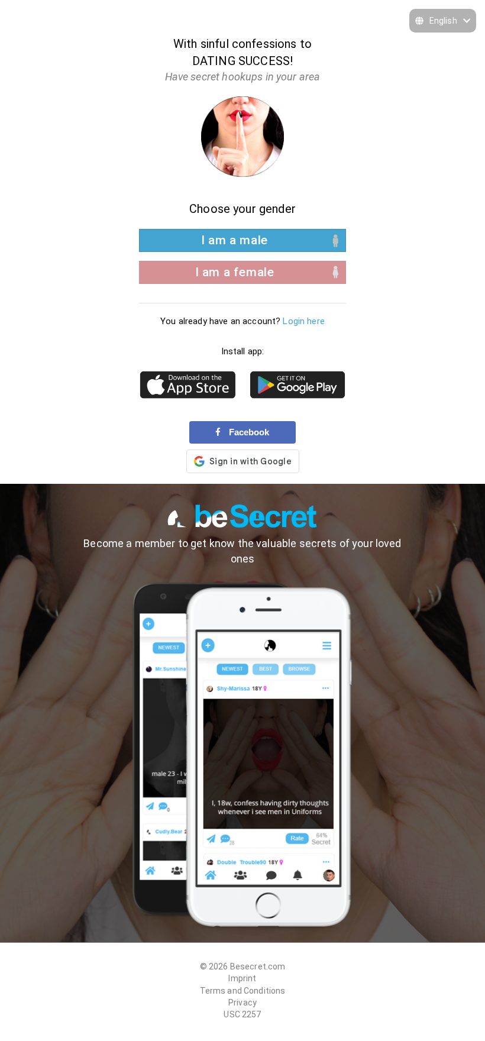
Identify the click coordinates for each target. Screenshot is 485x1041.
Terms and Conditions (243, 990)
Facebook (248, 432)
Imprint (242, 978)
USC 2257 (242, 1014)
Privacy (242, 1002)
